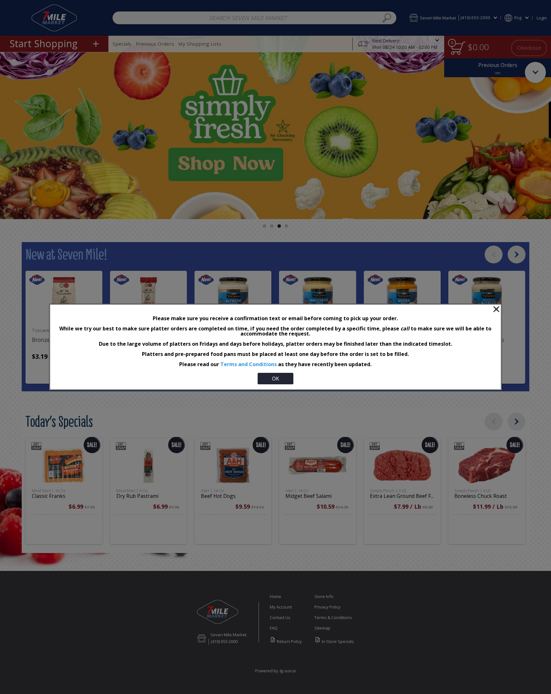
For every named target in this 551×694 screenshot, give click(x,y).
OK (275, 378)
